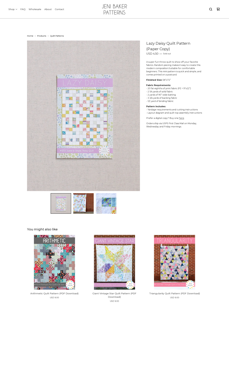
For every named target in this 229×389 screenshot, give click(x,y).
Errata (100, 348)
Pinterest (144, 339)
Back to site (103, 357)
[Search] (210, 9)
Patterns (63, 371)
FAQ (22, 9)
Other (62, 362)
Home (30, 36)
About (48, 9)
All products (65, 339)
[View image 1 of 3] (61, 203)
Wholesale (35, 9)
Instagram (145, 334)
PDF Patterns (65, 343)
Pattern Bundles (67, 357)
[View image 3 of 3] (106, 203)
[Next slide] (136, 116)
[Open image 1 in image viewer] (83, 116)
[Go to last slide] (31, 116)
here (181, 118)
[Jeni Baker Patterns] (114, 9)
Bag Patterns (65, 348)
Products (41, 36)
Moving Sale (65, 366)
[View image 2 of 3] (83, 203)
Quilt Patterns (57, 36)
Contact (59, 9)
